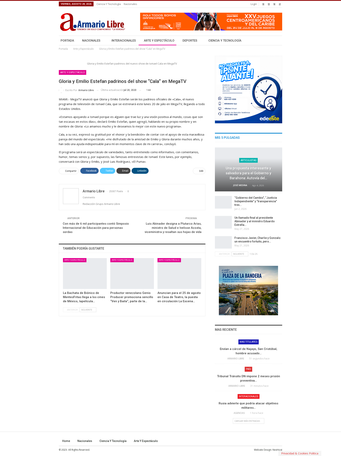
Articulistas (248, 160)
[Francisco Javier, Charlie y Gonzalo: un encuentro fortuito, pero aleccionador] (223, 242)
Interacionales (123, 40)
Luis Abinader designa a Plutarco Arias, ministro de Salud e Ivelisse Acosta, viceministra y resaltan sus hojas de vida (173, 228)
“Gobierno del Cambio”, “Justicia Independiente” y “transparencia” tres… (255, 201)
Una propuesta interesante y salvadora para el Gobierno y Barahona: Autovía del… (248, 173)
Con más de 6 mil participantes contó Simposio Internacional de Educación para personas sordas (96, 228)
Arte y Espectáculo (159, 40)
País (248, 369)
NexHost (277, 449)
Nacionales (130, 4)
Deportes (190, 40)
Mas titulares (248, 341)
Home (66, 441)
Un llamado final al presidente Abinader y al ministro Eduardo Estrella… (254, 221)
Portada (67, 40)
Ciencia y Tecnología (108, 4)
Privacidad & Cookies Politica (299, 453)
